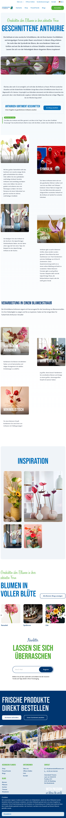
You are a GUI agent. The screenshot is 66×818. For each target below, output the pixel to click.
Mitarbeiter (5, 792)
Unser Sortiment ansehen (35, 717)
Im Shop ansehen (52, 108)
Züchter (4, 787)
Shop (26, 8)
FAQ (24, 773)
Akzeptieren (7, 814)
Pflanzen (4, 784)
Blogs (43, 8)
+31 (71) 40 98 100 (52, 771)
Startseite (19, 8)
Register (46, 669)
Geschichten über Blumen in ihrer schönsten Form (33, 20)
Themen (4, 789)
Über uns (26, 768)
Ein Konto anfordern (12, 717)
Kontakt (25, 776)
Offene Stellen (27, 771)
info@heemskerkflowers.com (55, 768)
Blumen (4, 782)
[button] (20, 2)
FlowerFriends (35, 8)
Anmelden (57, 8)
